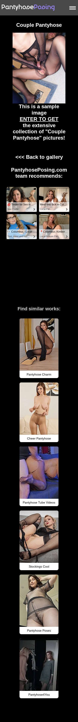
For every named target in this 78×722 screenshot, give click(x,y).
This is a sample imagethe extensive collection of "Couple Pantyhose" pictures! (39, 122)
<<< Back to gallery (39, 157)
